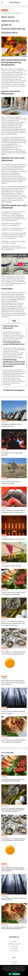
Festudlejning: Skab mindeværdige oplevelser (11, 454)
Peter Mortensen (17, 13)
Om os (14, 964)
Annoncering (14, 961)
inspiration (4, 420)
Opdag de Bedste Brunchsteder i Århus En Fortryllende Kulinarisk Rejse (13, 593)
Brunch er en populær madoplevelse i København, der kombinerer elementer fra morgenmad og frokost (13, 623)
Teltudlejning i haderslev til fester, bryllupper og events (11, 425)
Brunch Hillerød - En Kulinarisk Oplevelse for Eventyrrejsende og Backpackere (13, 653)
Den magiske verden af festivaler (11, 566)
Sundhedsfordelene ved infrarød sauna (13, 539)
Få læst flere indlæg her (14, 390)
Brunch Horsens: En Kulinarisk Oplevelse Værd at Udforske (13, 712)
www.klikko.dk (15, 950)
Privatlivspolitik (16, 974)
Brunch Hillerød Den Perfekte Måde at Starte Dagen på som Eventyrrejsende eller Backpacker (13, 682)
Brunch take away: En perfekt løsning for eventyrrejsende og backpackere (13, 741)
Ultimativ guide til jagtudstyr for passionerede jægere (11, 482)
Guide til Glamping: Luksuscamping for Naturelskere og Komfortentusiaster (13, 511)
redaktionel (4, 10)
